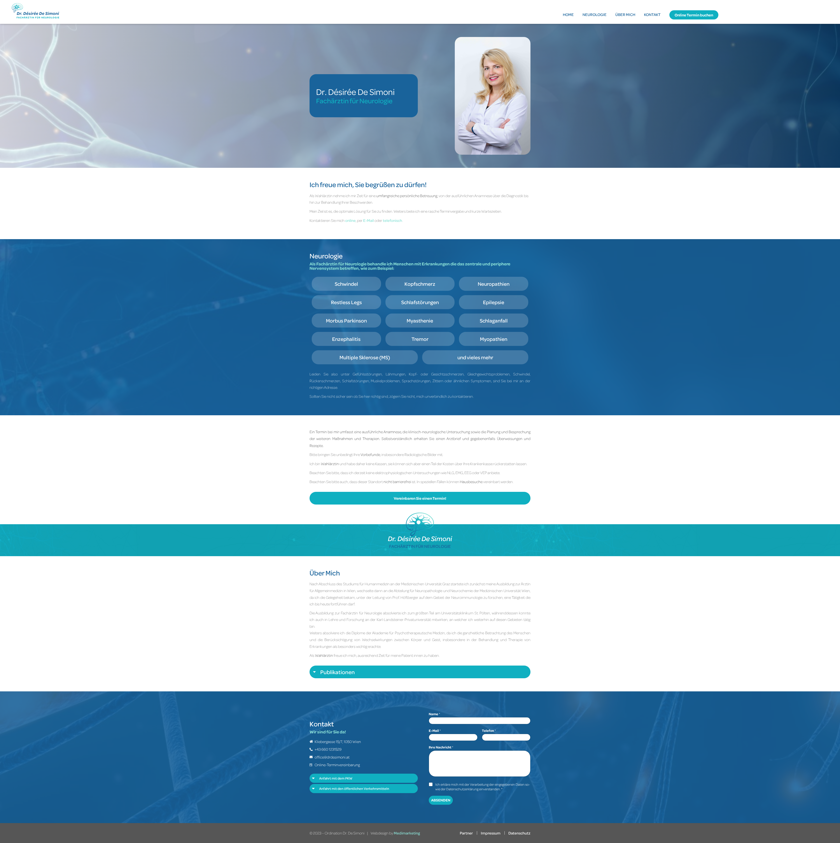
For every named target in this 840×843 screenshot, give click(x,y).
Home (568, 14)
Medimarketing (407, 833)
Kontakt (652, 14)
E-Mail (368, 220)
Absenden (440, 800)
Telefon (489, 731)
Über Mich (625, 14)
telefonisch (392, 220)
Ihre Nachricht (441, 747)
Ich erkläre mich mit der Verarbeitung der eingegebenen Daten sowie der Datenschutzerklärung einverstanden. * (482, 786)
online (350, 220)
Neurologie (595, 14)
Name (434, 714)
